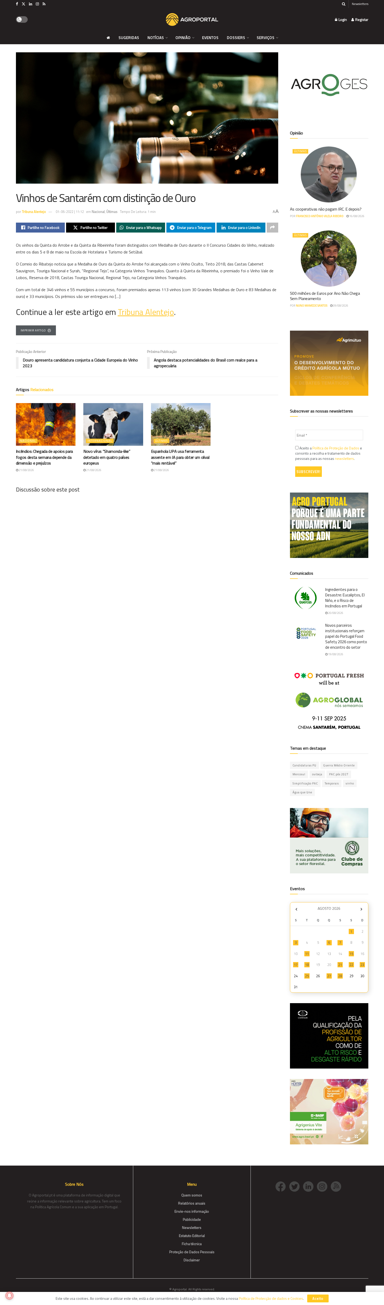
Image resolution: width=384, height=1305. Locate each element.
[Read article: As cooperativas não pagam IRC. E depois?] (329, 174)
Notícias (156, 37)
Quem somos (191, 1195)
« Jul (296, 909)
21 (340, 964)
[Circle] (310, 1186)
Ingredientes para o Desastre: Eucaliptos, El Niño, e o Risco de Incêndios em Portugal (345, 597)
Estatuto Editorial (192, 1235)
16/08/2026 (356, 216)
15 (351, 953)
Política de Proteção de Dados (335, 448)
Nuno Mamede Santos (311, 305)
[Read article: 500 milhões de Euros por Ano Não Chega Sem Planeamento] (329, 258)
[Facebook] (282, 1186)
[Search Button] (343, 4)
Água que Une (302, 792)
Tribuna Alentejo (34, 211)
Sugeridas (129, 37)
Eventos (210, 37)
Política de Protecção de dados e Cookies (271, 1298)
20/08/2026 (335, 613)
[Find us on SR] (44, 4)
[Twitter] (296, 1186)
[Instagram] (324, 1186)
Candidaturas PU (304, 765)
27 (329, 976)
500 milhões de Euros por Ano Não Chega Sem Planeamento (325, 296)
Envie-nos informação (191, 1211)
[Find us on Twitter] (23, 4)
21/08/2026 (26, 470)
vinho (350, 783)
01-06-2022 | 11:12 (70, 211)
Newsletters (360, 3)
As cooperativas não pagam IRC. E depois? (326, 209)
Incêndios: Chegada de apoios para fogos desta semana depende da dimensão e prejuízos (44, 457)
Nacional (98, 211)
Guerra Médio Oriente (339, 765)
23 (362, 964)
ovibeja (317, 774)
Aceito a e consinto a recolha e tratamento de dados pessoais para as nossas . (328, 453)
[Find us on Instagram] (37, 4)
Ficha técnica (192, 1243)
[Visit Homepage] (192, 19)
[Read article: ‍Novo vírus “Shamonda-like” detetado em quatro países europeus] (113, 424)
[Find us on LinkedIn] (30, 4)
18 (307, 964)
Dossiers (236, 37)
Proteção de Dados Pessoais (191, 1252)
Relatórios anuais (191, 1203)
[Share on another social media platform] (272, 228)
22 (351, 964)
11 (307, 953)
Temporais (332, 783)
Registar (361, 19)
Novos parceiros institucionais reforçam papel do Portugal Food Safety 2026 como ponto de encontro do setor (346, 636)
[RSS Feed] (337, 1186)
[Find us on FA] (17, 4)
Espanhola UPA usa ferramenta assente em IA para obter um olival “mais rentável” (180, 457)
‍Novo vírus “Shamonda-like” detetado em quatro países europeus (106, 457)
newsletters (344, 458)
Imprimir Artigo (33, 330)
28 (340, 976)
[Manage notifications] (9, 1295)
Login (342, 19)
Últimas (112, 211)
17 (296, 964)
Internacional (100, 441)
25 (307, 976)
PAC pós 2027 (338, 774)
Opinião (183, 37)
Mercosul (299, 774)
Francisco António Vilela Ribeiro (320, 216)
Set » (361, 909)
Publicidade (192, 1219)
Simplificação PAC (305, 783)
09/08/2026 (340, 305)
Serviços (266, 37)
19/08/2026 (335, 654)
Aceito (317, 1298)
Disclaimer (192, 1260)
